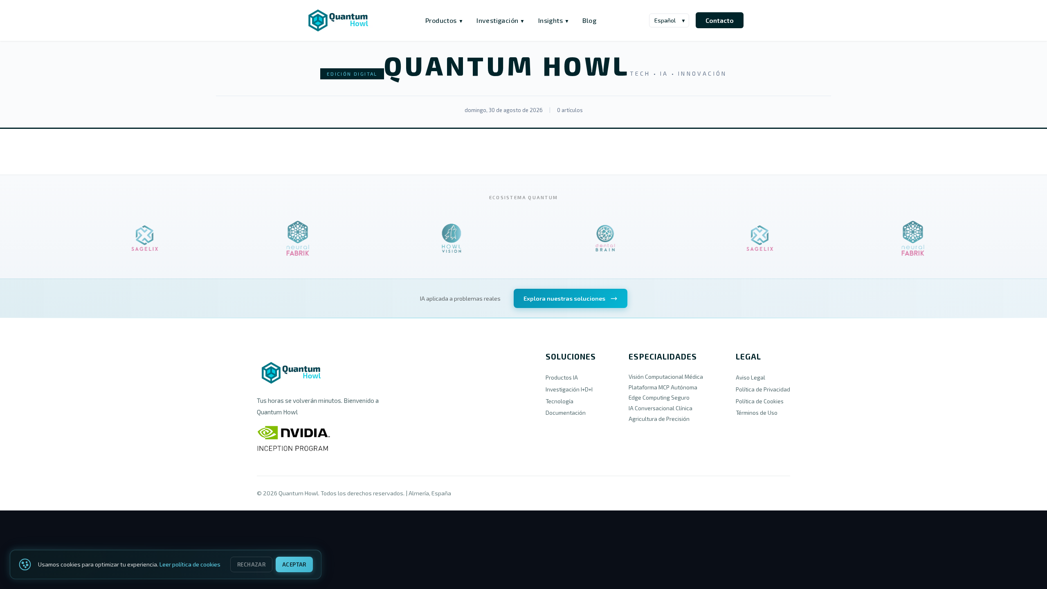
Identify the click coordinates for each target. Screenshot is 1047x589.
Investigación (500, 20)
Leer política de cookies (190, 564)
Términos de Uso (756, 412)
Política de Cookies (760, 401)
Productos (444, 20)
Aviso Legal (750, 377)
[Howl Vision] (444, 238)
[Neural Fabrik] (290, 238)
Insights (554, 20)
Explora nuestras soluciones (564, 298)
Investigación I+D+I (569, 389)
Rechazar (251, 564)
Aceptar (294, 564)
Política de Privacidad (763, 389)
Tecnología (559, 401)
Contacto (719, 20)
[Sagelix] (136, 238)
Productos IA (562, 377)
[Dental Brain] (597, 238)
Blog (589, 20)
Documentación (566, 412)
